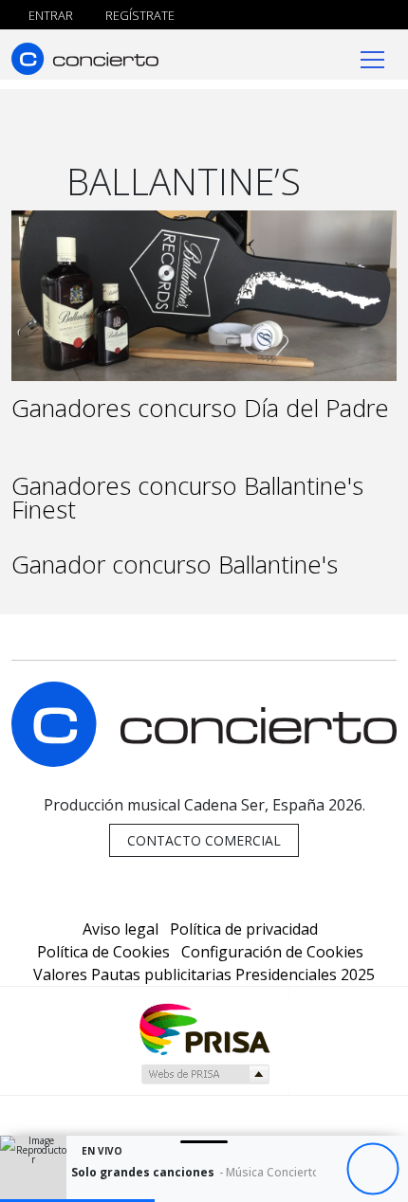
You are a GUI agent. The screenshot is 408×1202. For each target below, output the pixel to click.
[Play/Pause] (372, 1169)
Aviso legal (120, 929)
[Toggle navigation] (372, 58)
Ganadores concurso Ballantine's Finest (187, 498)
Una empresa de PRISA (204, 1028)
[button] (77, 1200)
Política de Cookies (103, 951)
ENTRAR (49, 15)
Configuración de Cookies (272, 951)
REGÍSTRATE (138, 15)
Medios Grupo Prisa (204, 1074)
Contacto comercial (204, 840)
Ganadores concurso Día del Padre (200, 408)
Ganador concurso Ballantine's (174, 564)
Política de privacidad (244, 929)
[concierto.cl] (84, 58)
